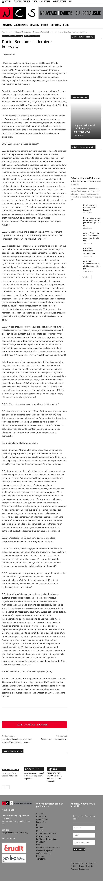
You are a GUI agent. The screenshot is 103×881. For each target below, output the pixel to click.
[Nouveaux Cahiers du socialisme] (51, 13)
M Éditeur (40, 842)
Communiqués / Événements (20, 32)
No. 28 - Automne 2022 (10, 770)
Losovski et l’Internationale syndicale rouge (89, 251)
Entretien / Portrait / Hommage (44, 32)
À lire (66, 24)
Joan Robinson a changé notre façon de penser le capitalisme (34, 776)
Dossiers (34, 24)
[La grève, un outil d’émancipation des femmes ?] (76, 208)
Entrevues (56, 24)
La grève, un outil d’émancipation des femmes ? (90, 207)
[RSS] (90, 2)
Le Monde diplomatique (46, 839)
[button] (82, 2)
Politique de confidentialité (82, 866)
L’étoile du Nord (43, 836)
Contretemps (42, 819)
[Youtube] (99, 2)
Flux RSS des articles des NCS (83, 863)
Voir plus (85, 277)
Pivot (38, 844)
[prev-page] (3, 787)
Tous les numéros (79, 97)
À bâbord (40, 813)
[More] (63, 714)
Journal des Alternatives (46, 833)
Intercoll (39, 827)
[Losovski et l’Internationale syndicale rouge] (76, 251)
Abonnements (21, 24)
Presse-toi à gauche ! (45, 850)
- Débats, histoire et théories (32, 769)
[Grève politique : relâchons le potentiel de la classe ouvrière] (86, 164)
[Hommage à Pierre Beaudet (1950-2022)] (12, 764)
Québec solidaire (43, 853)
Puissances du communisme (54, 739)
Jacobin (39, 830)
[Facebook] (86, 2)
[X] (95, 2)
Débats (44, 24)
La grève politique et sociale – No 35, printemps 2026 (84, 128)
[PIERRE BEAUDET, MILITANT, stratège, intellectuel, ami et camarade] (57, 764)
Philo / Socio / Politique (32, 36)
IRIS (38, 825)
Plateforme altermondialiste (48, 847)
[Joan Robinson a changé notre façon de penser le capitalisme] (34, 764)
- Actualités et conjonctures (52, 769)
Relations (40, 856)
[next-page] (8, 787)
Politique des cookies (80, 869)
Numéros (7, 24)
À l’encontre (41, 816)
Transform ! (41, 859)
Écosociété (41, 822)
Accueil (4, 32)
